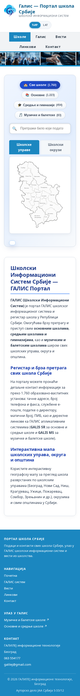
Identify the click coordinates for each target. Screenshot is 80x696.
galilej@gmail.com (17, 664)
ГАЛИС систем (14, 582)
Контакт (53, 46)
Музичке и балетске (40, 115)
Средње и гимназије (40, 105)
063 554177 (12, 658)
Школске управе (24, 147)
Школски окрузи (55, 147)
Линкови (27, 46)
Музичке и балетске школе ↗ (26, 620)
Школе (20, 36)
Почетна (10, 575)
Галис (41, 36)
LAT (45, 25)
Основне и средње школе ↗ (25, 626)
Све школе (40, 85)
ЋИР (35, 25)
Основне (39, 95)
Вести (60, 36)
